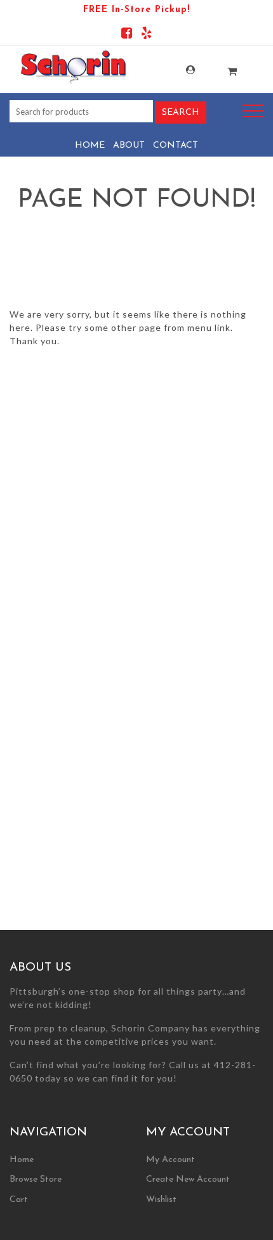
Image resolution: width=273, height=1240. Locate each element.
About (129, 145)
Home (90, 145)
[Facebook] (126, 35)
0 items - (219, 67)
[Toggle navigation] (253, 111)
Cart (19, 1199)
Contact (175, 145)
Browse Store (36, 1179)
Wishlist (161, 1199)
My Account (177, 70)
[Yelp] (146, 35)
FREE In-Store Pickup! (136, 10)
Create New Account (188, 1179)
